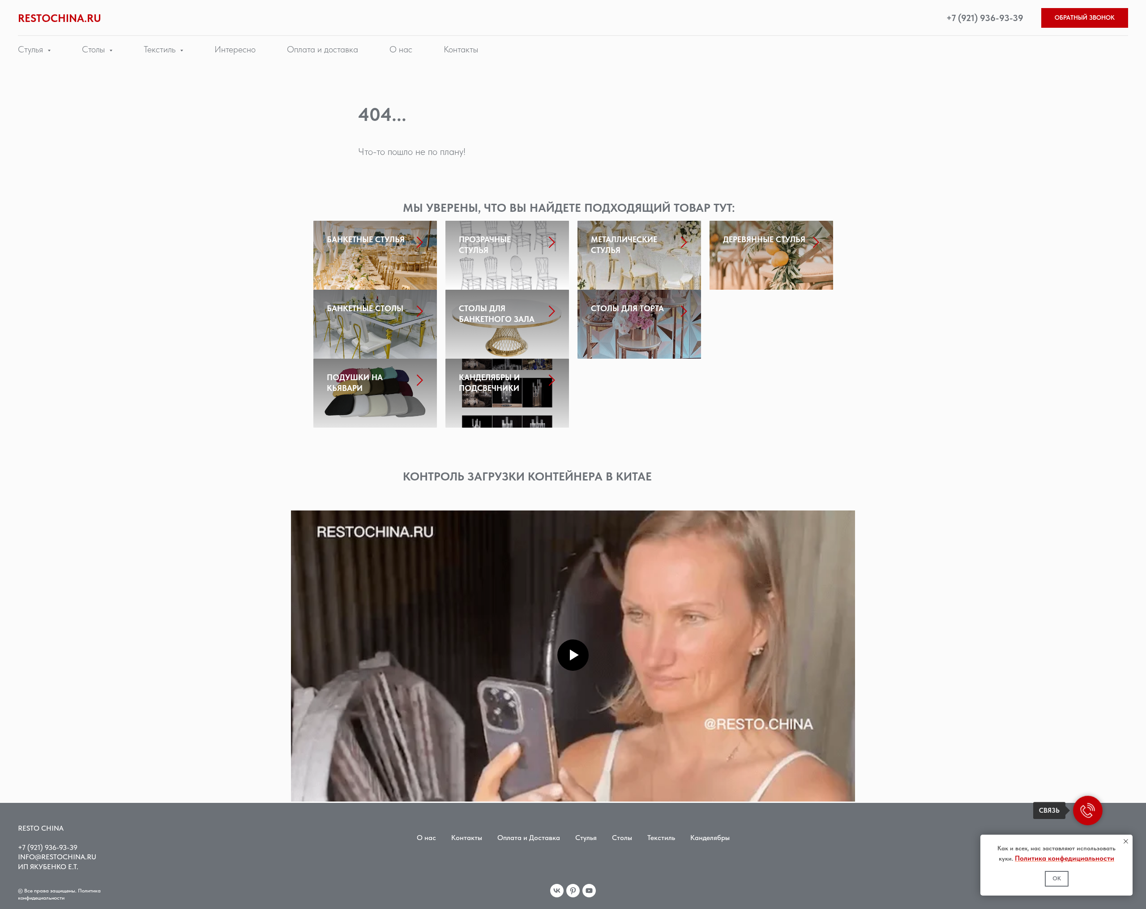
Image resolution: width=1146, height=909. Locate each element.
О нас (400, 49)
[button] (1084, 18)
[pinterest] (573, 890)
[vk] (557, 890)
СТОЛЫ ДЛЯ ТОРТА (627, 308)
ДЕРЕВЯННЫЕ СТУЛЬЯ (764, 239)
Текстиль (661, 837)
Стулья (586, 837)
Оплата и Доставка (528, 837)
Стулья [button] (31, 49)
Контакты (461, 49)
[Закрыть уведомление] (1125, 841)
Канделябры (710, 837)
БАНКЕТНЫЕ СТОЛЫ (365, 308)
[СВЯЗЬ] (1087, 810)
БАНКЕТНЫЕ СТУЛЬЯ (366, 239)
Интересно (235, 49)
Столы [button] (94, 49)
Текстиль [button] (161, 49)
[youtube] (589, 890)
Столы (622, 837)
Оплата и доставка (322, 49)
